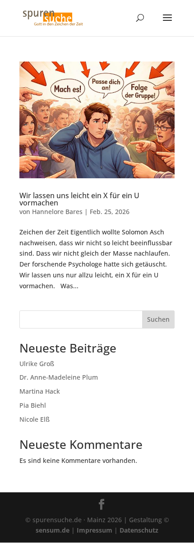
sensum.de (52, 530)
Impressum (94, 530)
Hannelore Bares (57, 211)
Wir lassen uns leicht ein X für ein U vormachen (79, 199)
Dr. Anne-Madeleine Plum (58, 377)
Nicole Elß (34, 419)
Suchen (158, 319)
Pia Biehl (32, 405)
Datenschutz (139, 530)
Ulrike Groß (36, 363)
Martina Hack (39, 391)
